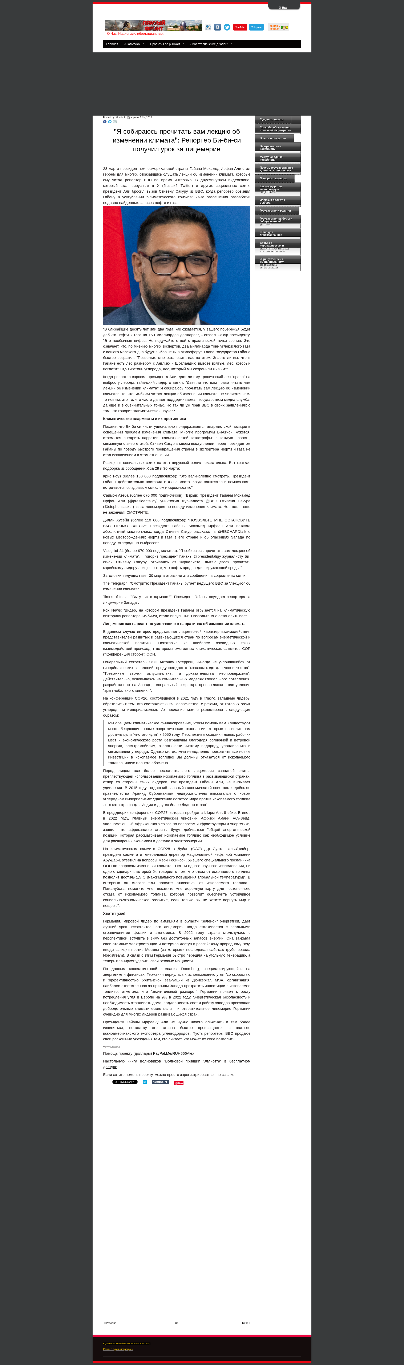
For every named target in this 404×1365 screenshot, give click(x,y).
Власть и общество (273, 138)
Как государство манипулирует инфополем (271, 189)
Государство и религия (275, 210)
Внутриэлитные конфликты (270, 148)
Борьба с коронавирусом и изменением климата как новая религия (274, 247)
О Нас (283, 7)
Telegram (256, 27)
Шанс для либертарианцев (271, 233)
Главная (112, 44)
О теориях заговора (273, 178)
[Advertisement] (202, 84)
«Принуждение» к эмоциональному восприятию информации (272, 263)
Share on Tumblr (160, 1082)
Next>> (246, 1323)
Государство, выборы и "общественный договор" (276, 221)
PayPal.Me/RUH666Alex (173, 1053)
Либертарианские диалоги (207, 45)
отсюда (116, 1046)
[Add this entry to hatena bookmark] (145, 1083)
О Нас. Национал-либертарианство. (135, 33)
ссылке (228, 1075)
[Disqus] (176, 1143)
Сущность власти (271, 119)
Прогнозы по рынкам (163, 45)
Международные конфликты (271, 158)
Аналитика (130, 45)
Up (176, 1323)
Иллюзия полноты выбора (272, 201)
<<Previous (109, 1323)
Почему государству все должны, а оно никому (276, 169)
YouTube (240, 27)
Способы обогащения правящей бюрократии (275, 129)
